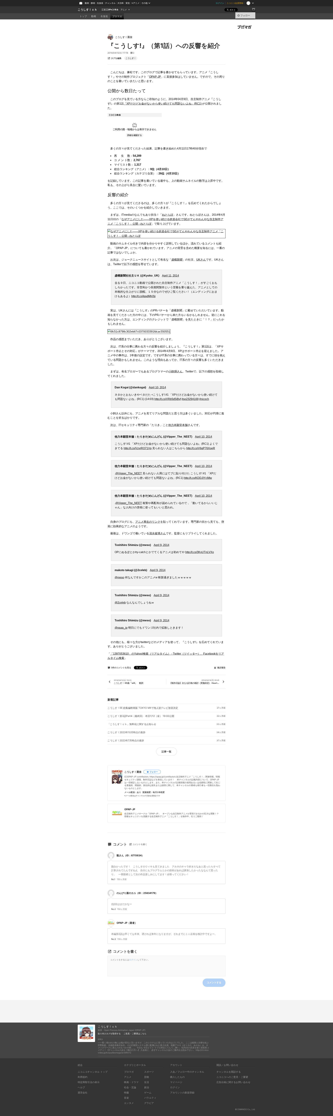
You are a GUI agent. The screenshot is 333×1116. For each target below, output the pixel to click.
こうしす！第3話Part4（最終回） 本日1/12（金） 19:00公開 (141, 716)
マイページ (176, 1082)
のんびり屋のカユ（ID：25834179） (137, 892)
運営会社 (82, 1092)
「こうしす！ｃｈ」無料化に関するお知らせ (132, 724)
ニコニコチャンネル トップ (93, 1071)
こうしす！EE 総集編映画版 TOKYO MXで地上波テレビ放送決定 (143, 708)
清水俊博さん (157, 533)
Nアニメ (135, 3)
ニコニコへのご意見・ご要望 (232, 1076)
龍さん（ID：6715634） (130, 855)
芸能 (146, 1076)
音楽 (126, 1097)
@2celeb (120, 602)
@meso (119, 577)
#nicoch (204, 399)
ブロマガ (117, 16)
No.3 (113, 939)
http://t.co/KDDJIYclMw (198, 477)
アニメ (124, 9)
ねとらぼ (167, 214)
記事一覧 (166, 751)
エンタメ (129, 1102)
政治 (146, 1087)
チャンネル (110, 3)
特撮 (126, 1092)
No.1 (113, 879)
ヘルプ (81, 1087)
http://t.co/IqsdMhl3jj (143, 296)
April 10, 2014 (157, 387)
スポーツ (149, 1071)
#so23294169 (190, 399)
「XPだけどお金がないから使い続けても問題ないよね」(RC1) (163, 103)
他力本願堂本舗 (178, 425)
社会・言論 (130, 1087)
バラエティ (150, 1097)
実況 (128, 3)
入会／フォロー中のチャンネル (187, 1071)
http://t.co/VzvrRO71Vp (138, 448)
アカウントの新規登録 (182, 1092)
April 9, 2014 (161, 545)
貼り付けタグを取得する (109, 1034)
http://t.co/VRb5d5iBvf (167, 399)
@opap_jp (121, 627)
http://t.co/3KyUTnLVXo (199, 552)
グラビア (149, 1102)
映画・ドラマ (131, 1082)
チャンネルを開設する (228, 1071)
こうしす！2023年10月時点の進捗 (126, 732)
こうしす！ (131, 58)
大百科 (120, 3)
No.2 (113, 909)
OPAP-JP (155, 76)
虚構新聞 (176, 259)
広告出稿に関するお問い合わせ (233, 1082)
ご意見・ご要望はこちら (134, 1034)
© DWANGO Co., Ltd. (245, 1109)
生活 (146, 1082)
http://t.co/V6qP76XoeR (200, 448)
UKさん (201, 259)
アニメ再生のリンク (147, 521)
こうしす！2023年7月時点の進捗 (126, 740)
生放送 (100, 3)
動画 (87, 3)
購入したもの (177, 1076)
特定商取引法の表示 (89, 1082)
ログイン (220, 3)
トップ (83, 16)
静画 (93, 3)
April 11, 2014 (170, 275)
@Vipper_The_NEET (128, 473)
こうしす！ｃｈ (87, 9)
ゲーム (147, 1092)
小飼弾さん (175, 371)
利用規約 (82, 1076)
